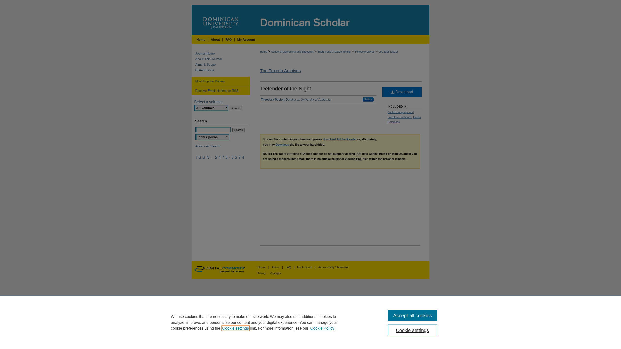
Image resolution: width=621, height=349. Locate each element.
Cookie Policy (322, 328)
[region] (310, 322)
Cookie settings (235, 328)
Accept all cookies (412, 315)
